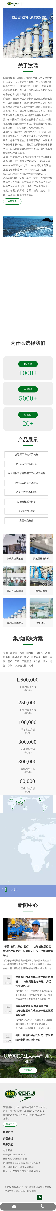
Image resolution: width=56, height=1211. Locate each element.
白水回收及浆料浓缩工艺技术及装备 (26, 473)
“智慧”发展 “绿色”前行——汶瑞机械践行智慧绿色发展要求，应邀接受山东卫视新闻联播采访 (28, 951)
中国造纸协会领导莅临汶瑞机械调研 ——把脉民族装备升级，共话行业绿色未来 (34, 981)
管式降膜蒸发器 (15, 623)
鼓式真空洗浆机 (15, 558)
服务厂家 (28, 364)
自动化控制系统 (26, 511)
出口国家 (28, 415)
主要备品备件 (26, 520)
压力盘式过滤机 (15, 590)
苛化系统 (41, 623)
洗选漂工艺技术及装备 (26, 454)
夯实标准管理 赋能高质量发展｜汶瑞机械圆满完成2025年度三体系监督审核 (34, 1010)
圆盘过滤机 (41, 590)
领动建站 (20, 1191)
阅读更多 (10, 1124)
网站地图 (31, 1191)
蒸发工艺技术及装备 (26, 492)
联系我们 (28, 1070)
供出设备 (28, 389)
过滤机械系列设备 (26, 501)
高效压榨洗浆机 (41, 558)
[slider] (24, 234)
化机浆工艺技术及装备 (26, 483)
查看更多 (12, 201)
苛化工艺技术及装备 (26, 464)
